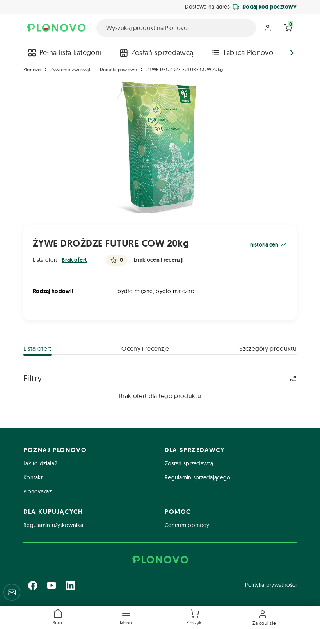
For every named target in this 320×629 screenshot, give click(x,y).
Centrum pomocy (187, 525)
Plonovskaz (37, 491)
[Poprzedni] (28, 52)
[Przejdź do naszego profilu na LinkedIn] (70, 585)
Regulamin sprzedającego (197, 477)
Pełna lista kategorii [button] (70, 52)
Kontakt (33, 477)
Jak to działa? (40, 463)
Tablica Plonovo (248, 52)
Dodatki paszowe (118, 69)
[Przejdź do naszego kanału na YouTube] (51, 585)
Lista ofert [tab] (37, 348)
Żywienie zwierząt (70, 69)
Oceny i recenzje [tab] (145, 348)
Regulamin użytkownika (53, 525)
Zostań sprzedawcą (162, 52)
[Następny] (292, 52)
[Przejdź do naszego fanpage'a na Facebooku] (32, 585)
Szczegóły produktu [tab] (268, 348)
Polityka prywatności (271, 584)
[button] (126, 617)
